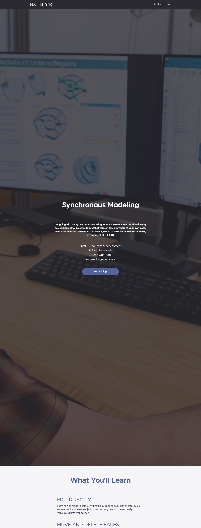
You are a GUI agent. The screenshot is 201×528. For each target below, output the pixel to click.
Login (168, 4)
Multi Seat (159, 4)
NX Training (41, 4)
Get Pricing (100, 271)
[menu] (161, 4)
